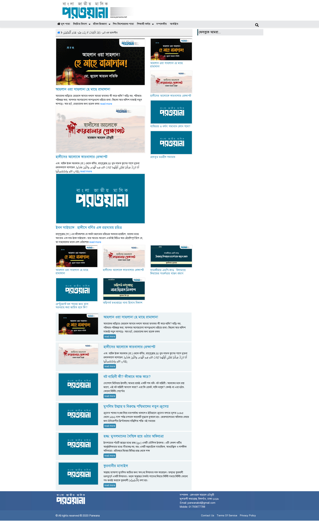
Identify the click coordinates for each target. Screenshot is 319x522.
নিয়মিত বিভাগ (80, 24)
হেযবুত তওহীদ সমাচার (162, 157)
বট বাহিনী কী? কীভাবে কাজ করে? (127, 376)
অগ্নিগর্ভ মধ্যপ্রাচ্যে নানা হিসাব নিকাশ (122, 303)
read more (106, 103)
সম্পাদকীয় (161, 24)
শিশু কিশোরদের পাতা (123, 24)
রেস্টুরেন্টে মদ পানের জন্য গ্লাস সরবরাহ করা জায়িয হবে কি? (72, 305)
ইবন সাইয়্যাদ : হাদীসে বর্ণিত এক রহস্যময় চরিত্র (89, 227)
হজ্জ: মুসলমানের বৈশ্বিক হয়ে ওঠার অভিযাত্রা (134, 436)
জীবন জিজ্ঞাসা (100, 24)
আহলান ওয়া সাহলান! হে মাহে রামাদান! (83, 89)
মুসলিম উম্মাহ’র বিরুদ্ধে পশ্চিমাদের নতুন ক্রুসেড (136, 406)
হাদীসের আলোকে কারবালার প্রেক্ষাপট (81, 157)
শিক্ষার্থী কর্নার (143, 24)
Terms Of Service (227, 515)
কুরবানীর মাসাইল (116, 466)
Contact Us (207, 515)
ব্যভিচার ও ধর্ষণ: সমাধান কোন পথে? (170, 126)
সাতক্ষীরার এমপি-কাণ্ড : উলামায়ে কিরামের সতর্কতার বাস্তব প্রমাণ (168, 271)
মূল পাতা (65, 24)
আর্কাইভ (174, 24)
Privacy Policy (248, 515)
